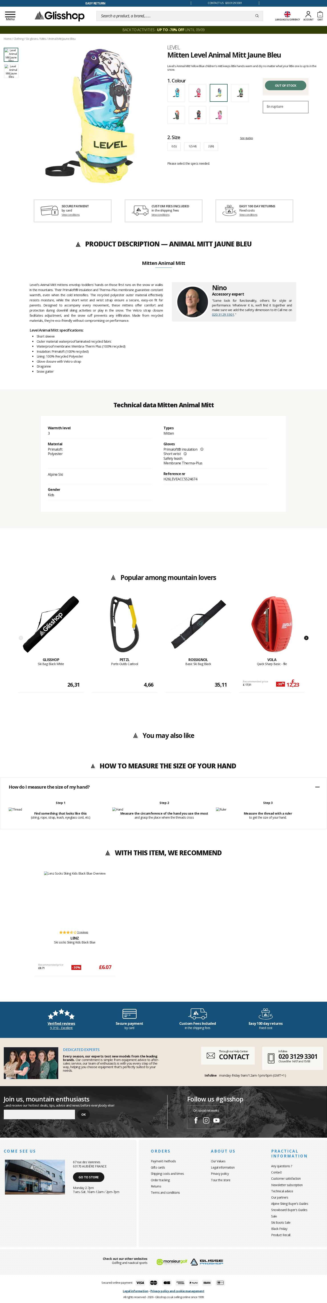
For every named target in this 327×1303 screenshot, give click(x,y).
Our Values (218, 1161)
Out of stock (285, 85)
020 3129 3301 (223, 314)
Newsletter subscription (287, 1185)
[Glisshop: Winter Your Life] (60, 16)
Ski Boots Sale (280, 1222)
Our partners (279, 1197)
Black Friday (279, 1229)
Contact (276, 1172)
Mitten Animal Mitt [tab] (163, 263)
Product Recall (280, 1235)
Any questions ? (281, 1166)
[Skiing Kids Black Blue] (74, 898)
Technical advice (282, 1191)
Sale (274, 1216)
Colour (176, 80)
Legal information (223, 1167)
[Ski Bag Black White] (51, 627)
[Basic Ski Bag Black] (198, 627)
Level (173, 47)
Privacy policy (220, 1173)
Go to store (89, 1177)
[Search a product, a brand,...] (257, 16)
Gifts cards (158, 1167)
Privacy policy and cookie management (177, 1291)
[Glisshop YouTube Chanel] (216, 1121)
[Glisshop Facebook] (196, 1121)
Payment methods (163, 1161)
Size (173, 137)
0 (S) (174, 146)
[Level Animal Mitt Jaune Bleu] (90, 116)
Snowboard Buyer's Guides (289, 1210)
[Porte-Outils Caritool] (124, 627)
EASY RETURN (95, 3)
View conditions (71, 215)
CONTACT (234, 1056)
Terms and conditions (165, 1192)
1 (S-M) (192, 146)
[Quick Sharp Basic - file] (272, 627)
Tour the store (220, 1180)
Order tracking (160, 1180)
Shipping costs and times (167, 1173)
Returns (156, 1186)
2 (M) (211, 146)
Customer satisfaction (286, 1178)
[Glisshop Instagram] (206, 1121)
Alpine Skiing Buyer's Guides (289, 1203)
